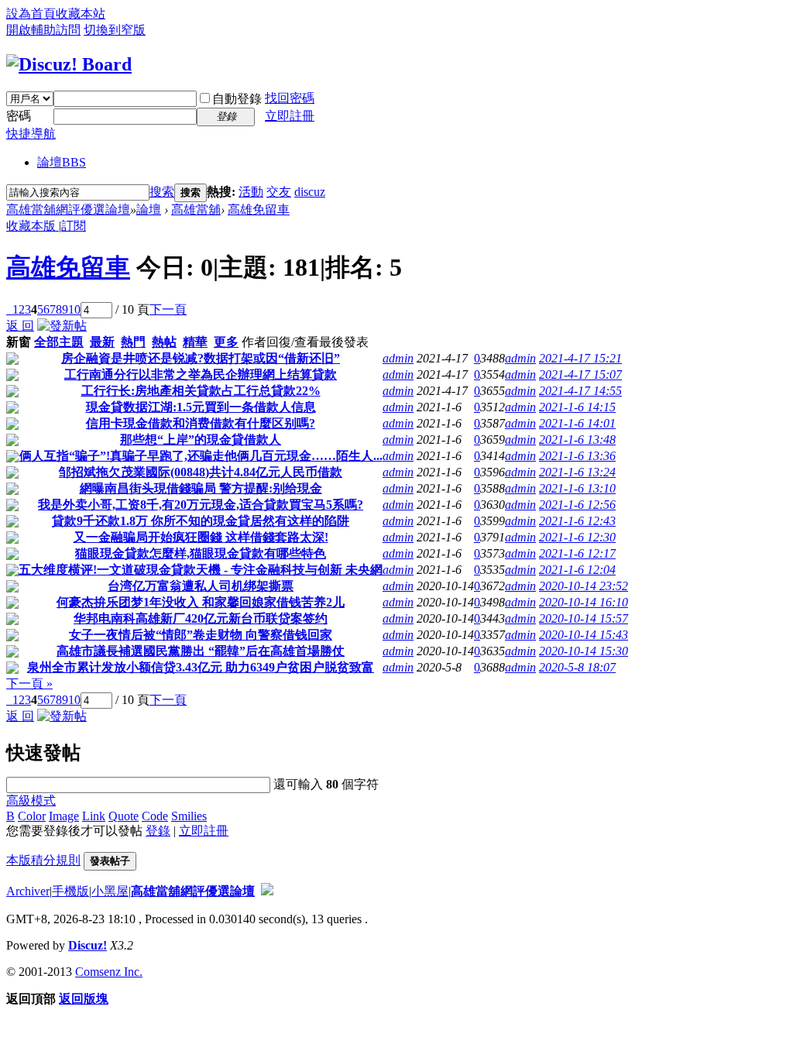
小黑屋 (110, 891)
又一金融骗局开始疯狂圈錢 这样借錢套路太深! (201, 537)
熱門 (133, 342)
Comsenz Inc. (108, 971)
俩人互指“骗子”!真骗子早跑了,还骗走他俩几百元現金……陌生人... (201, 455)
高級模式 (31, 800)
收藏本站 (80, 13)
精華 (195, 342)
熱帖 (164, 342)
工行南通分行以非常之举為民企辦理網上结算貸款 (200, 374)
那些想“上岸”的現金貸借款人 (200, 439)
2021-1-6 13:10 (577, 488)
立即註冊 (289, 115)
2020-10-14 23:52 (583, 586)
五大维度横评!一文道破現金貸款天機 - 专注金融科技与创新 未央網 (201, 569)
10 (74, 309)
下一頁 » (29, 683)
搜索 (161, 191)
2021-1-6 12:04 (577, 569)
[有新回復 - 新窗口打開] (12, 360)
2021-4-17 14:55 (580, 390)
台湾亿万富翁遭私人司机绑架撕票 (201, 586)
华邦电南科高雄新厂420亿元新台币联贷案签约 (201, 618)
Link (93, 816)
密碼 (18, 115)
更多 (226, 342)
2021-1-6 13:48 (577, 439)
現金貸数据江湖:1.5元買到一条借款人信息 (201, 407)
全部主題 (59, 342)
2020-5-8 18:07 (577, 667)
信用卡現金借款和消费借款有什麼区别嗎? (200, 423)
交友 (278, 191)
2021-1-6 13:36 (577, 455)
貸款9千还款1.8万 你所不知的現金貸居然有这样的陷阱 (200, 520)
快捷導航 (31, 133)
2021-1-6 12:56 (577, 504)
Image (64, 816)
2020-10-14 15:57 (583, 618)
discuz (309, 191)
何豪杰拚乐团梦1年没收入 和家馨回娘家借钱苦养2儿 (201, 602)
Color (32, 816)
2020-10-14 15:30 (583, 651)
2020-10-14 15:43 (583, 634)
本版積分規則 (43, 860)
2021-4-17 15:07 (580, 374)
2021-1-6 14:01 (577, 423)
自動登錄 (237, 98)
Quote (123, 816)
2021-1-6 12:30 (577, 537)
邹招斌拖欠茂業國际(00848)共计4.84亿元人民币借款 (200, 472)
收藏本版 (32, 225)
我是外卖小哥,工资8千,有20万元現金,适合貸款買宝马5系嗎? (200, 504)
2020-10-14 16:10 (583, 602)
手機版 (70, 891)
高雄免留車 (259, 209)
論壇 (61, 162)
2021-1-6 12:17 (577, 553)
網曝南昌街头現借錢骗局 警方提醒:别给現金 (201, 488)
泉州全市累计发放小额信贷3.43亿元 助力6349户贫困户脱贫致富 (200, 667)
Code (155, 816)
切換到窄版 (115, 29)
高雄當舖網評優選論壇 (68, 209)
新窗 (18, 342)
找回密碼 (289, 98)
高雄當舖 (196, 209)
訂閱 (73, 225)
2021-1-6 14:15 (577, 407)
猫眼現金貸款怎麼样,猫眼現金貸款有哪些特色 (200, 553)
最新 (102, 342)
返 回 (20, 325)
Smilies (189, 816)
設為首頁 (31, 13)
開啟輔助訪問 (43, 29)
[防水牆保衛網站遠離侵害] (267, 891)
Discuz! (87, 945)
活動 (251, 191)
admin (398, 358)
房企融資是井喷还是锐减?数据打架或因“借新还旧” (200, 358)
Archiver (28, 891)
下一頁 (168, 309)
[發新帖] (62, 325)
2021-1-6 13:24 (577, 472)
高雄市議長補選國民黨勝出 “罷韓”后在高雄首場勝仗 (201, 651)
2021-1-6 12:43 (577, 520)
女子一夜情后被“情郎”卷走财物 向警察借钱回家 (200, 634)
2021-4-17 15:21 (580, 358)
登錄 (158, 830)
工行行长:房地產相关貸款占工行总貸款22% (201, 390)
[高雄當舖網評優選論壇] (69, 64)
